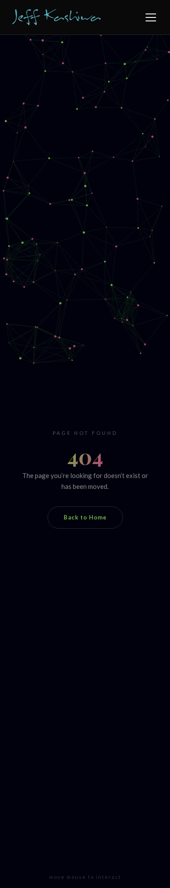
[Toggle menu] (151, 17)
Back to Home (85, 517)
